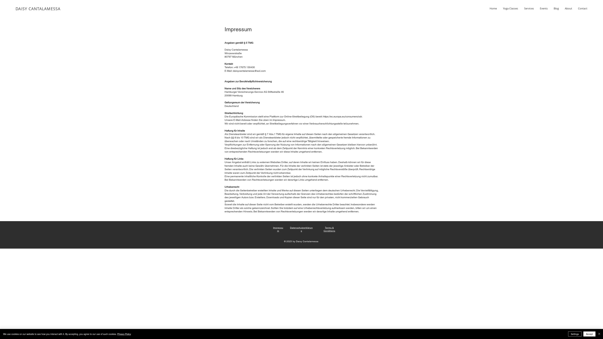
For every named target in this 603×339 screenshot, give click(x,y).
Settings (575, 334)
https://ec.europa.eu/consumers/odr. (342, 116)
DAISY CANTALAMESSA (38, 8)
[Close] (599, 333)
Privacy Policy (124, 334)
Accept (589, 334)
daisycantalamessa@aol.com (249, 70)
